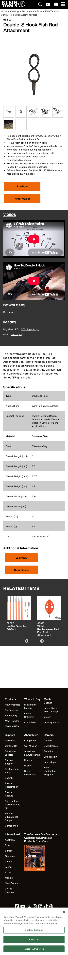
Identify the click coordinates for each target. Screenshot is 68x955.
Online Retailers (29, 715)
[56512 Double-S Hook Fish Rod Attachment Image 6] (8, 128)
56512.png (16, 334)
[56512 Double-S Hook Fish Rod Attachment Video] (16, 124)
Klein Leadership (30, 772)
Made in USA (12, 726)
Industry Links (51, 722)
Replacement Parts (32, 11)
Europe (9, 850)
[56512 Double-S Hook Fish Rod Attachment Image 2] (21, 115)
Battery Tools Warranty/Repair (12, 804)
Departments (51, 746)
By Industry (11, 715)
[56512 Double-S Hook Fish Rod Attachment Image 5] (58, 115)
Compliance (21, 570)
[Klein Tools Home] (12, 6)
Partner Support (9, 761)
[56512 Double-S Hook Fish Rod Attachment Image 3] (33, 115)
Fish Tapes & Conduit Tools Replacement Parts (30, 13)
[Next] (41, 640)
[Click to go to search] (40, 5)
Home (4, 11)
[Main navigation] (62, 4)
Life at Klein (50, 756)
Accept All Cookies (34, 948)
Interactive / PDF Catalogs (51, 709)
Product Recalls (9, 793)
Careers (48, 740)
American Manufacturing (32, 753)
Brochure (8, 312)
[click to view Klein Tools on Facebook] (17, 907)
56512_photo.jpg (30, 329)
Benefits (48, 751)
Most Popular (12, 721)
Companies (30, 740)
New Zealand (12, 883)
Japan (8, 867)
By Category (11, 710)
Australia (10, 839)
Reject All (34, 939)
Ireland (8, 861)
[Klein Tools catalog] (40, 858)
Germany (10, 856)
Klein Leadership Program (49, 771)
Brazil (8, 845)
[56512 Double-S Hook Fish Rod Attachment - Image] (34, 104)
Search (9, 778)
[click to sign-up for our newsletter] (48, 4)
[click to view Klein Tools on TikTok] (46, 907)
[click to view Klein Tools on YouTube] (23, 907)
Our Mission (30, 746)
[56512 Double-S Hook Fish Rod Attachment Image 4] (45, 115)
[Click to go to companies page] (56, 4)
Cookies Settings (34, 930)
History (28, 760)
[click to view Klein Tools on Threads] (51, 907)
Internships (50, 762)
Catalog (14, 11)
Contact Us (11, 746)
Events (28, 765)
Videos (47, 717)
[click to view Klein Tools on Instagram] (35, 907)
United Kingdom (10, 890)
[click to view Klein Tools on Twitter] (29, 907)
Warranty (21, 558)
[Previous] (26, 640)
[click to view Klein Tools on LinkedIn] (40, 907)
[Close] (64, 912)
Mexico (9, 877)
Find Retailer (22, 199)
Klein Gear (30, 722)
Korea (8, 872)
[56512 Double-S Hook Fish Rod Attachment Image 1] (8, 115)
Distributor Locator (30, 706)
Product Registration (11, 785)
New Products (12, 704)
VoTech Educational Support (11, 817)
